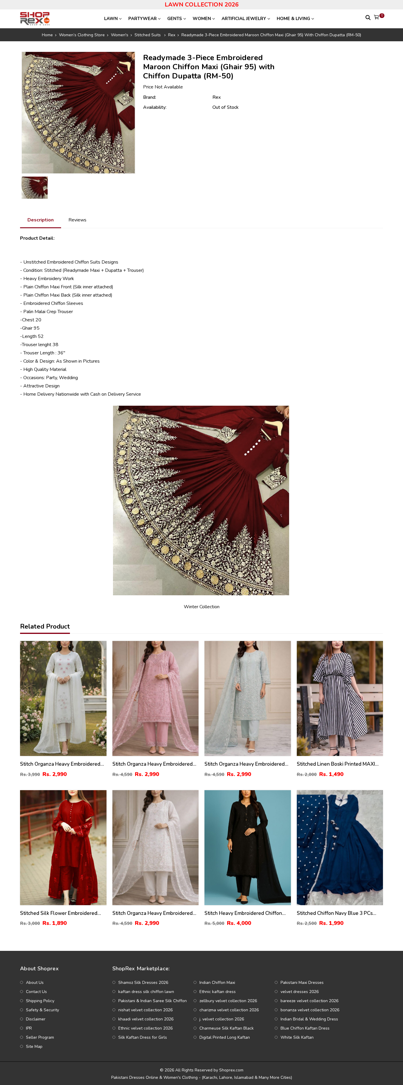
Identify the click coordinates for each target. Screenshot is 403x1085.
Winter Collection (201, 607)
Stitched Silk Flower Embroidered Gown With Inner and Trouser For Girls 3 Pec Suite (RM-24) (59, 913)
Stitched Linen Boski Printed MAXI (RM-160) (336, 764)
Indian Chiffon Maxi (217, 982)
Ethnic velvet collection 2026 (145, 1028)
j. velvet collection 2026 (221, 1019)
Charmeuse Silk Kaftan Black (226, 1028)
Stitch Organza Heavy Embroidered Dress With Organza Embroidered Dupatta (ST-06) (244, 764)
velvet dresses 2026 (300, 991)
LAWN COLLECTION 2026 (202, 5)
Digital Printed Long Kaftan (224, 1037)
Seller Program (40, 1037)
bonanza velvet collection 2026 (310, 1010)
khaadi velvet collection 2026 (145, 1019)
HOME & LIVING (293, 19)
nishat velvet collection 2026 (145, 1010)
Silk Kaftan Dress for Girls (142, 1037)
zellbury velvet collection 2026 (228, 1001)
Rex (216, 97)
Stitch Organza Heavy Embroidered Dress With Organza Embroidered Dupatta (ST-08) (152, 764)
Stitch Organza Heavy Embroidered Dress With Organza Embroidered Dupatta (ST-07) (152, 913)
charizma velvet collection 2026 (229, 1010)
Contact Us (36, 991)
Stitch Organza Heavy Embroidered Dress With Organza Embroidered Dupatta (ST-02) (60, 764)
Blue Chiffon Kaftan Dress (305, 1028)
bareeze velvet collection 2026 (309, 1001)
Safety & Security (42, 1010)
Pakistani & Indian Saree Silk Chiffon (152, 1001)
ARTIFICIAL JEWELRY (244, 19)
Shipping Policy (40, 1001)
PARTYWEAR (142, 19)
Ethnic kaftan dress (217, 991)
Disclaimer (35, 1019)
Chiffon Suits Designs (96, 262)
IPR (29, 1028)
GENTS (174, 19)
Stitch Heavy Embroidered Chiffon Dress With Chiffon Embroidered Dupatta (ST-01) (243, 913)
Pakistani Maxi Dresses (302, 982)
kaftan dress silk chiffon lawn (146, 991)
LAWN (111, 19)
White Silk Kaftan (297, 1037)
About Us (35, 982)
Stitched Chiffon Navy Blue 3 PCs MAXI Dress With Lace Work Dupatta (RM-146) (339, 913)
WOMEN (202, 19)
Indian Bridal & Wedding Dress (309, 1019)
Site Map (34, 1046)
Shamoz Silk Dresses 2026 (143, 982)
